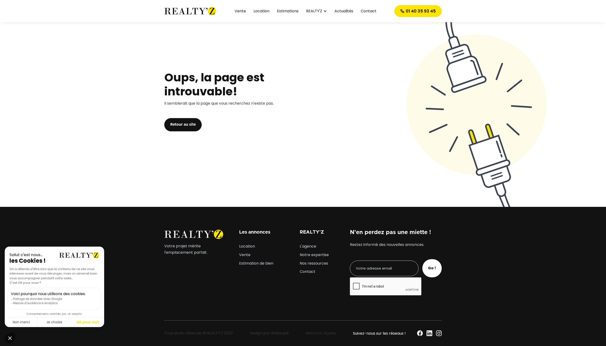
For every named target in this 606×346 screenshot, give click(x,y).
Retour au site (183, 124)
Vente (240, 11)
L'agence (308, 246)
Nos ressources (314, 263)
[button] (316, 11)
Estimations (288, 11)
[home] (190, 11)
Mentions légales (321, 333)
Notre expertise (314, 255)
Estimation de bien (256, 263)
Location (261, 11)
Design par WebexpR (269, 333)
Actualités (343, 11)
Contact (368, 11)
